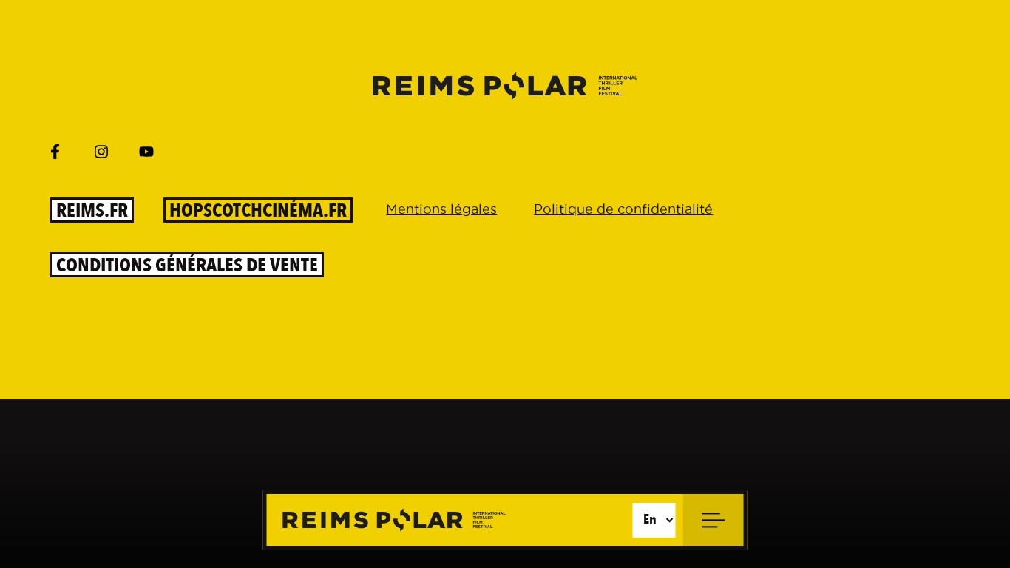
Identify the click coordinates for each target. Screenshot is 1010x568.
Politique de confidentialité (623, 209)
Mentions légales (441, 209)
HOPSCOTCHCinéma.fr (258, 210)
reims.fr (92, 210)
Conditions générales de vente (187, 264)
